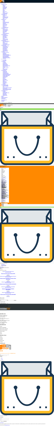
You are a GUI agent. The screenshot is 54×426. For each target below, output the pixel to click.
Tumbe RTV (4, 23)
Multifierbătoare (5, 81)
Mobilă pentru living (3, 19)
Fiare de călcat (4, 93)
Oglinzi (4, 12)
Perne (3, 9)
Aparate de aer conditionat (4, 97)
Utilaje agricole (3, 98)
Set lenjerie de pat (5, 13)
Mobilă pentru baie (3, 40)
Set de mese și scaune (5, 17)
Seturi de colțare (5, 15)
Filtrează (15, 300)
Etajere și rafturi (5, 25)
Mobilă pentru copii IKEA (6, 54)
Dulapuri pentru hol (5, 29)
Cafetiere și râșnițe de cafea (6, 75)
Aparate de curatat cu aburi (6, 92)
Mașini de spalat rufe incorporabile (7, 89)
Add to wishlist (7, 282)
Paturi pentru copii (5, 46)
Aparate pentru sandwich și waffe (7, 74)
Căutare (1, 356)
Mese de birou (4, 36)
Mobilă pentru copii (3, 45)
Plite (3, 86)
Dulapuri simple (5, 7)
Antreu (4, 28)
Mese (3, 18)
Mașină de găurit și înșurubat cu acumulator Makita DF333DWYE (8, 279)
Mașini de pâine (5, 79)
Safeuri (4, 38)
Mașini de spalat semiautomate (6, 65)
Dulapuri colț (3, 172)
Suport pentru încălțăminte (6, 33)
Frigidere (4, 61)
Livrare (1, 332)
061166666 (2, 101)
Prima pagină (3, 264)
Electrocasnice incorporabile (4, 84)
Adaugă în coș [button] (8, 275)
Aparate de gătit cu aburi (6, 73)
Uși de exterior (4, 60)
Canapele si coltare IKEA (6, 52)
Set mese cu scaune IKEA (6, 55)
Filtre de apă (4, 77)
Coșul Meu (1, 339)
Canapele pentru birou (5, 35)
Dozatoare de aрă (5, 69)
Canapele (4, 21)
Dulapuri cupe (4, 8)
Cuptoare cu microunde (5, 67)
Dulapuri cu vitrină (5, 24)
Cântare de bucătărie (5, 76)
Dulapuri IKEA (5, 53)
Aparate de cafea (5, 71)
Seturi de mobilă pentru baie (6, 44)
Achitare (1, 333)
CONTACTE (3, 100)
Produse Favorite (2, 340)
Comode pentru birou (5, 39)
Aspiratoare (4, 91)
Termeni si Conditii (2, 331)
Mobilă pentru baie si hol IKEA (6, 57)
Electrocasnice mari (3, 189)
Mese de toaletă (5, 11)
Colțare (4, 20)
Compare (10, 282)
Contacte (1, 326)
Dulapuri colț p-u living (5, 27)
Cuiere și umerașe (5, 30)
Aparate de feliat (5, 72)
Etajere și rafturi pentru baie (6, 41)
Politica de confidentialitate (3, 327)
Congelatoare (4, 62)
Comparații (1, 341)
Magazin (1, 336)
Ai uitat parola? (2, 422)
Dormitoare (4, 5)
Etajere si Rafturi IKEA (5, 56)
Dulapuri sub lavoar (5, 43)
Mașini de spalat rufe (5, 64)
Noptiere (4, 6)
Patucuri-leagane (5, 48)
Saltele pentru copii (5, 50)
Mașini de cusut (5, 94)
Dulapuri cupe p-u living (6, 22)
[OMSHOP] (2, 2)
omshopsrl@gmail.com (4, 322)
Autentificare (5, 421)
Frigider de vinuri (5, 63)
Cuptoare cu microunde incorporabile (7, 87)
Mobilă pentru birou (3, 34)
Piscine (2, 96)
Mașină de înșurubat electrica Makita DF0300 (8, 273)
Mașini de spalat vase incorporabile (7, 88)
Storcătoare (4, 83)
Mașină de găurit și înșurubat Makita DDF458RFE (8, 294)
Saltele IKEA (4, 58)
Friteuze (4, 78)
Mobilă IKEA (3, 51)
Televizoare (2, 195)
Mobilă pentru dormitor (4, 4)
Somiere (4, 10)
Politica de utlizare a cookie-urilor (4, 328)
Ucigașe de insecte (5, 95)
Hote (3, 68)
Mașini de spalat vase (5, 66)
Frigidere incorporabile (5, 85)
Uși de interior (4, 59)
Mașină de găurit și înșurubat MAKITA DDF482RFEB (8, 289)
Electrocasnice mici (3, 70)
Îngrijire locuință (3, 90)
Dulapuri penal (4, 26)
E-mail (1, 418)
